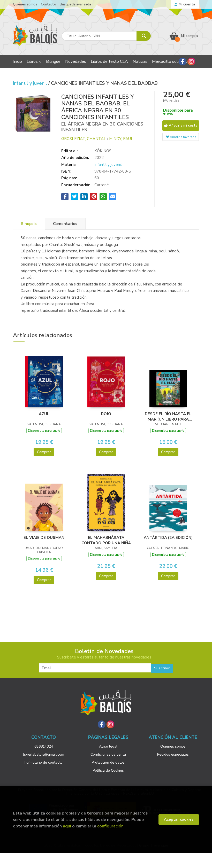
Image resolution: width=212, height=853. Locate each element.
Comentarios (65, 223)
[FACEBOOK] (182, 61)
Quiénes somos (25, 4)
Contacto (48, 4)
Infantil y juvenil (30, 83)
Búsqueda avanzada (75, 4)
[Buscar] (144, 36)
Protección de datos (108, 762)
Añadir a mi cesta (182, 125)
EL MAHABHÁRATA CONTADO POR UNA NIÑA (106, 540)
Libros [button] (33, 61)
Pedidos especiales (173, 754)
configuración (110, 826)
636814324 (43, 746)
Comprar (44, 451)
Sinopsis (29, 223)
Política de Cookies (108, 770)
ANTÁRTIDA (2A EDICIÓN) (168, 537)
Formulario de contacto (44, 762)
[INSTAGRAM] (191, 61)
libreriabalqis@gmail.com (43, 754)
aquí (67, 826)
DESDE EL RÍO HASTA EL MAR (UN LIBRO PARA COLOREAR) (168, 416)
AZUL (44, 413)
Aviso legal (108, 746)
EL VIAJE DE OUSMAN (44, 537)
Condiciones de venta (108, 754)
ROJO (106, 413)
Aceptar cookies (179, 819)
